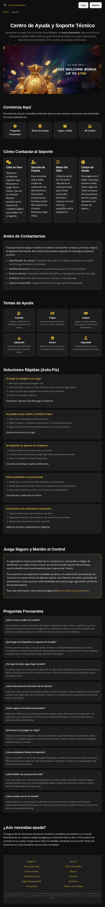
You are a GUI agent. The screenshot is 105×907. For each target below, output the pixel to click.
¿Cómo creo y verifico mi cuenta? (23, 619)
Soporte (73, 876)
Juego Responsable (31, 881)
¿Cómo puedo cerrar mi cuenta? (22, 796)
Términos (73, 881)
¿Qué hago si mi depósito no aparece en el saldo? (31, 642)
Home (6, 12)
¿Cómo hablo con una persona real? (24, 774)
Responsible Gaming (68, 590)
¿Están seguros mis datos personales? (25, 708)
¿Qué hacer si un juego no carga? (23, 730)
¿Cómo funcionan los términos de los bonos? (29, 686)
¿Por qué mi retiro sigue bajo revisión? (25, 664)
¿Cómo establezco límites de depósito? (26, 752)
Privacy (85, 590)
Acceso (73, 861)
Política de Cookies (73, 886)
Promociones (32, 871)
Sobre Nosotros (32, 876)
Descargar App (31, 866)
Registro (95, 5)
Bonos (73, 871)
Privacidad (31, 886)
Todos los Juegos (73, 866)
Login (83, 5)
